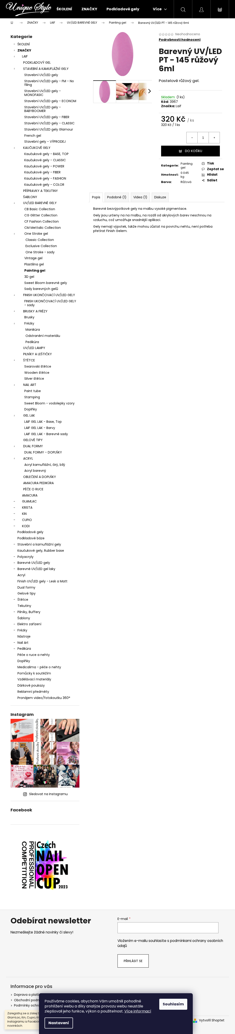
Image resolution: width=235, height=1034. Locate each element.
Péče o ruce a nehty (33, 654)
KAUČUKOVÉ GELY (36, 147)
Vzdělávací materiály (34, 679)
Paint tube (32, 391)
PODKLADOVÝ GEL (37, 62)
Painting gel (34, 270)
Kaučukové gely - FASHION (45, 178)
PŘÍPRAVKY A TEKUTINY (40, 190)
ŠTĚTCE (29, 360)
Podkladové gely (30, 532)
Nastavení (58, 1023)
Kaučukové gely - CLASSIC (45, 160)
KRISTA (27, 507)
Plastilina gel (34, 264)
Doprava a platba (28, 994)
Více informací (137, 1011)
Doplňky (30, 409)
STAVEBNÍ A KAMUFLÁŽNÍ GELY (46, 68)
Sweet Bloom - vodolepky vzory (49, 403)
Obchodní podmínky (30, 1000)
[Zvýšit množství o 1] (214, 137)
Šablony (23, 618)
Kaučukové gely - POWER (44, 166)
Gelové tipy (26, 593)
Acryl (21, 575)
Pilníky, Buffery (28, 612)
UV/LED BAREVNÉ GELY (40, 203)
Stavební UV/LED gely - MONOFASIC (42, 93)
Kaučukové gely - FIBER (42, 172)
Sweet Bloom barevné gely (45, 283)
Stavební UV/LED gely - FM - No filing (49, 83)
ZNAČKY (24, 50)
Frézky (29, 323)
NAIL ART (29, 384)
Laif (178, 106)
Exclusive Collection (41, 246)
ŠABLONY (30, 197)
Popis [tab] (96, 197)
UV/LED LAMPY (34, 348)
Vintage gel (33, 258)
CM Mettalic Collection (42, 227)
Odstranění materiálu (42, 335)
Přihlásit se (133, 961)
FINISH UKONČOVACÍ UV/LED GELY (49, 295)
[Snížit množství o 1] (192, 137)
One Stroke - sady (40, 252)
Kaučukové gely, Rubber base (40, 550)
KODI (26, 526)
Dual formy (26, 587)
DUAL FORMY (33, 446)
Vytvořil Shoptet (211, 1020)
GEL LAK (29, 415)
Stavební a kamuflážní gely (39, 544)
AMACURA (29, 495)
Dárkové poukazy (31, 685)
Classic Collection (39, 239)
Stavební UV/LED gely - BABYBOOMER (42, 109)
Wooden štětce (36, 372)
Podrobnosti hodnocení (180, 40)
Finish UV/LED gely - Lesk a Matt (42, 581)
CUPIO (27, 520)
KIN (24, 513)
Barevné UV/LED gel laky (36, 569)
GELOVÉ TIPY (33, 440)
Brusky (29, 317)
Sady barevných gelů (41, 288)
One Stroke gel (36, 233)
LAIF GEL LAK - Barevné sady (46, 434)
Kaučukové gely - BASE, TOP (46, 154)
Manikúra (32, 329)
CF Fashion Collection (41, 221)
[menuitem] (64, 9)
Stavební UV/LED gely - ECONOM (50, 101)
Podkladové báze (31, 538)
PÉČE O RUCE (33, 489)
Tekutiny (24, 605)
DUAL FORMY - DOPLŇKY (43, 452)
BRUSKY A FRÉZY (35, 311)
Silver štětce (34, 378)
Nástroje (24, 636)
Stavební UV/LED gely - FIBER (46, 117)
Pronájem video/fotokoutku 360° (43, 698)
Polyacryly (25, 556)
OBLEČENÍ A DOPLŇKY (39, 477)
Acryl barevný (35, 470)
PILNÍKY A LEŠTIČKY (37, 354)
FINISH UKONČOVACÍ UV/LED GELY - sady (50, 303)
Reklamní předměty (33, 691)
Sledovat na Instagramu (48, 794)
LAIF (25, 56)
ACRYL (28, 458)
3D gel (29, 276)
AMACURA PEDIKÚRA (38, 483)
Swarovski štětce (37, 366)
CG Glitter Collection (40, 215)
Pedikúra (32, 342)
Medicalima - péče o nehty (39, 667)
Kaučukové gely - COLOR (44, 184)
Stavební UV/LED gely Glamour (48, 129)
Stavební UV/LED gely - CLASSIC (49, 123)
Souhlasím (173, 1004)
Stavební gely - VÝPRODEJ (45, 141)
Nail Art (22, 642)
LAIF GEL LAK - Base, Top (43, 421)
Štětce (22, 599)
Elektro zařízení (29, 624)
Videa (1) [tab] (140, 197)
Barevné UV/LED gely (33, 562)
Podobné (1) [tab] (116, 197)
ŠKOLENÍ (23, 44)
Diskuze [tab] (160, 197)
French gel (32, 135)
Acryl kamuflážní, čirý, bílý (44, 464)
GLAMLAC (29, 501)
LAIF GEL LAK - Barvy (39, 428)
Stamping (32, 397)
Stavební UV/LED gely (41, 75)
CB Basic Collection (39, 209)
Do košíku (193, 151)
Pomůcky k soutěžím (34, 673)
